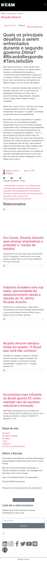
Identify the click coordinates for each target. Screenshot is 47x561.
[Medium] (35, 544)
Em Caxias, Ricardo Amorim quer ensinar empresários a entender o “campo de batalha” (23, 243)
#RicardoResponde (35, 27)
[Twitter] (23, 544)
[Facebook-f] (17, 544)
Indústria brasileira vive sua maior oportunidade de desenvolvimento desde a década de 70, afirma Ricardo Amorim (23, 294)
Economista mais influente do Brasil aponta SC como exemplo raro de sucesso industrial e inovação (22, 400)
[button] (45, 4)
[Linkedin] (5, 544)
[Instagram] (11, 544)
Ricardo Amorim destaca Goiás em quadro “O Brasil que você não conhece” (22, 346)
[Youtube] (29, 544)
